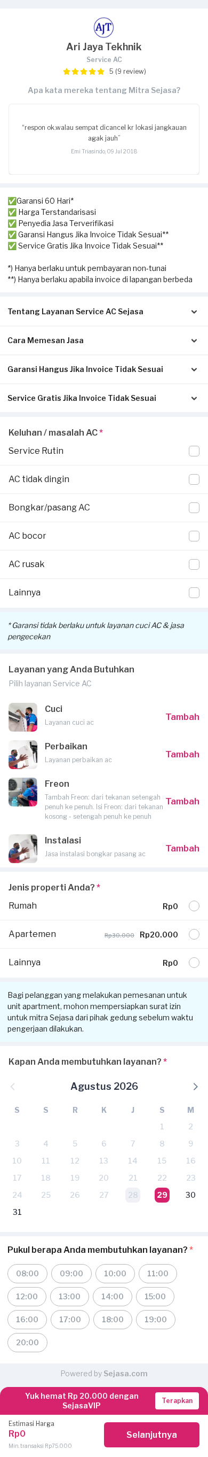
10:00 (115, 1273)
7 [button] (133, 1143)
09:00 (71, 1273)
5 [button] (75, 1143)
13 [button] (103, 1160)
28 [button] (133, 1194)
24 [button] (17, 1194)
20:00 (27, 1342)
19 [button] (74, 1177)
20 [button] (104, 1177)
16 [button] (191, 1160)
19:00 (156, 1319)
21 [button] (133, 1177)
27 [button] (103, 1194)
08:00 (27, 1273)
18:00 (113, 1319)
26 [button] (75, 1194)
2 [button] (190, 1126)
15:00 (155, 1296)
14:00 (112, 1296)
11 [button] (46, 1160)
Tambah (182, 717)
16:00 (27, 1319)
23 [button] (191, 1177)
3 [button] (17, 1143)
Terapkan (177, 1401)
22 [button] (162, 1177)
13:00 (70, 1296)
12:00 (27, 1296)
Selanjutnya (151, 1435)
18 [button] (46, 1177)
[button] (195, 1086)
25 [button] (46, 1194)
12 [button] (74, 1160)
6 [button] (104, 1143)
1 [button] (162, 1126)
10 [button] (17, 1160)
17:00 (70, 1319)
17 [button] (17, 1177)
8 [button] (162, 1143)
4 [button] (46, 1143)
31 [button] (17, 1211)
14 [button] (133, 1160)
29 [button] (162, 1194)
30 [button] (191, 1194)
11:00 (158, 1273)
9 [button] (190, 1143)
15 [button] (161, 1160)
